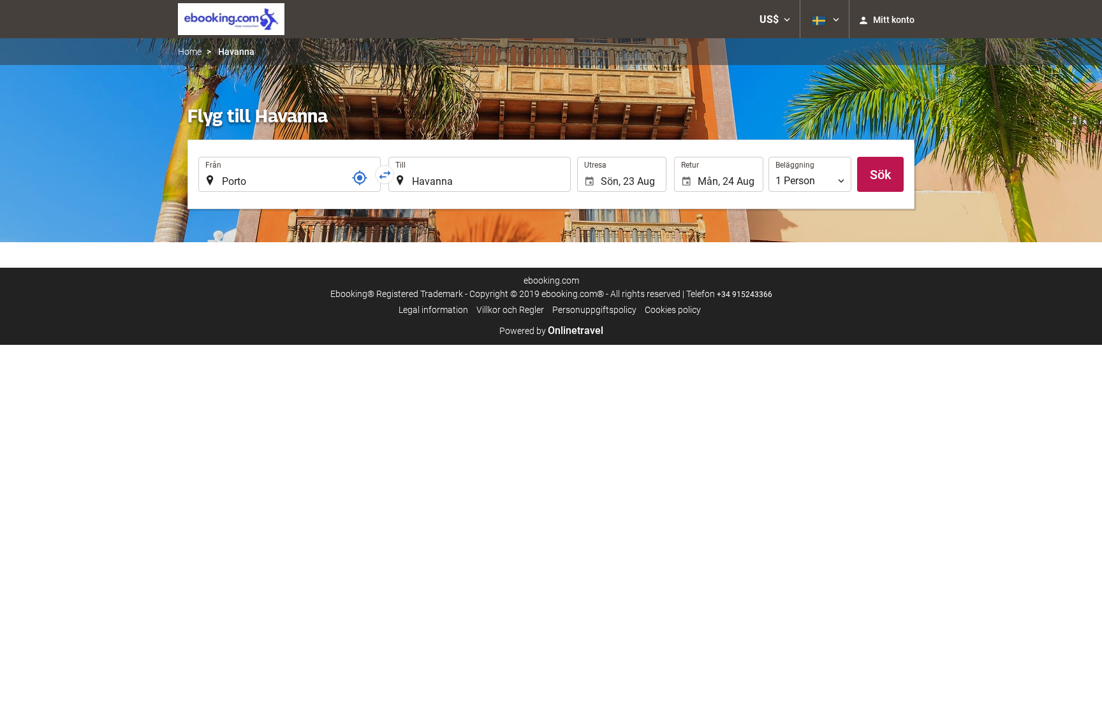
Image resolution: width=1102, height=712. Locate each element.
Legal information (433, 310)
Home (190, 52)
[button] (775, 19)
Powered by (551, 331)
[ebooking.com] (231, 19)
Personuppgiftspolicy (594, 310)
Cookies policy (673, 310)
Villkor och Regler (510, 310)
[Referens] (359, 178)
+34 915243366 (744, 294)
